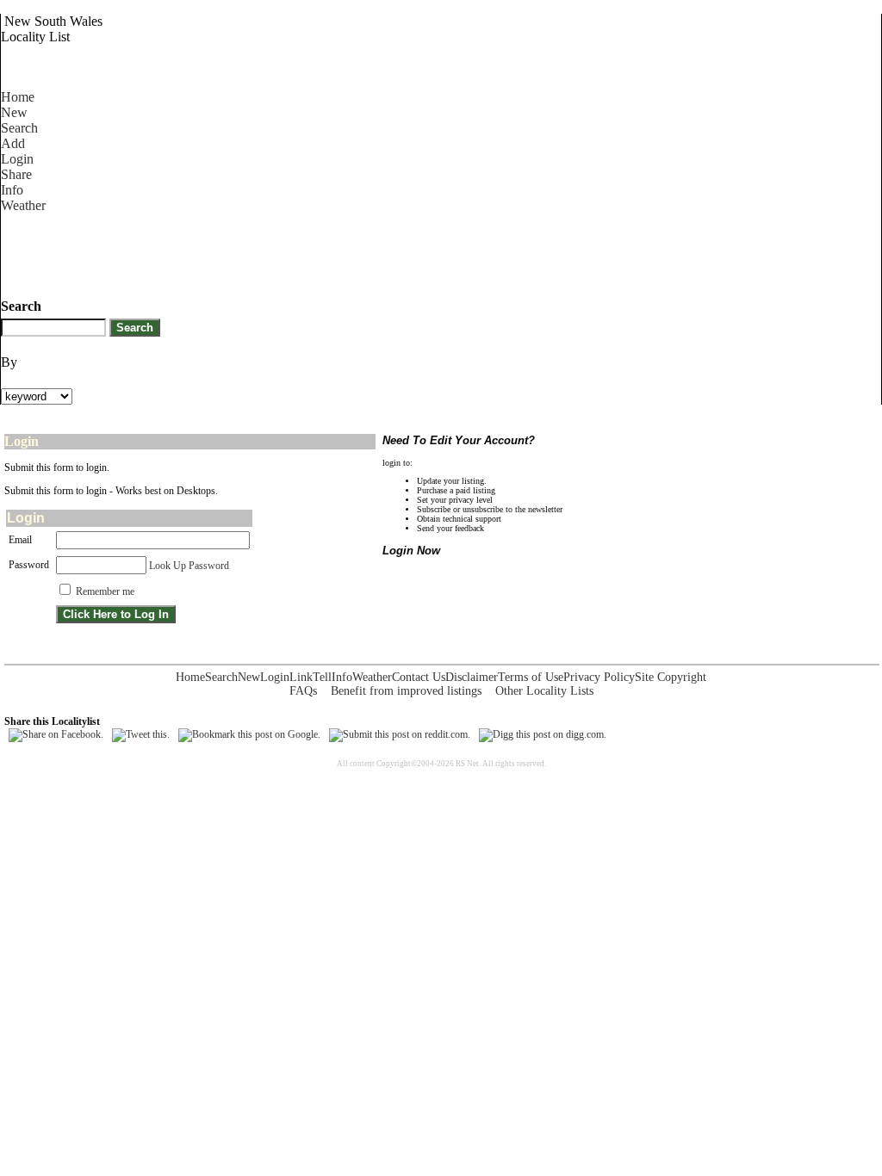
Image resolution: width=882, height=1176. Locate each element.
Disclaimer (471, 677)
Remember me (105, 591)
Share (16, 174)
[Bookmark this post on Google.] (249, 734)
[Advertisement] (314, 252)
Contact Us (418, 677)
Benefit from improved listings (406, 690)
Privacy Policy (599, 677)
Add (13, 143)
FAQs (303, 690)
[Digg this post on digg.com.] (543, 734)
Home (17, 97)
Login (17, 159)
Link (301, 677)
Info (12, 190)
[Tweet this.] (141, 734)
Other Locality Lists (544, 690)
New (14, 112)
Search (19, 128)
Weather (23, 205)
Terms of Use (530, 677)
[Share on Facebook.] (56, 734)
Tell (322, 677)
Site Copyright (670, 677)
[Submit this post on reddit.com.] (400, 734)
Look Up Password (189, 566)
